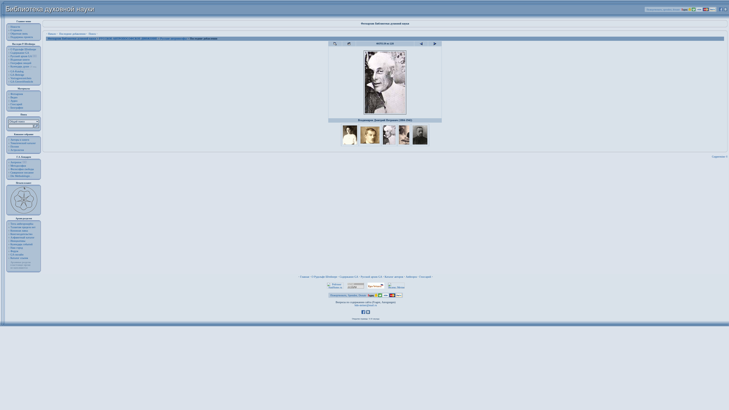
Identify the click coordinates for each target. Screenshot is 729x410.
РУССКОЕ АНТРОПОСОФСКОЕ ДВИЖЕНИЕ (128, 38)
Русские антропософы (173, 38)
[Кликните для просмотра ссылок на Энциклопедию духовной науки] (24, 162)
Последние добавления (72, 33)
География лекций (20, 63)
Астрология (17, 150)
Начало (52, 33)
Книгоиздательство (21, 234)
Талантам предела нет (23, 227)
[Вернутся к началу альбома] (335, 43)
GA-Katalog (17, 71)
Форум (14, 251)
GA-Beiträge (17, 74)
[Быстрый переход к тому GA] (34, 56)
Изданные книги (20, 59)
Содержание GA (19, 52)
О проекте (16, 30)
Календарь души (19, 66)
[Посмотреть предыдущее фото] (421, 43)
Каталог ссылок (19, 258)
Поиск (92, 33)
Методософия (18, 165)
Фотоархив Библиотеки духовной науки (72, 38)
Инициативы (17, 241)
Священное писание (22, 172)
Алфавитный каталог (22, 237)
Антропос (16, 162)
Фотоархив (16, 94)
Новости (15, 26)
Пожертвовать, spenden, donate (663, 9)
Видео (13, 97)
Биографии (16, 107)
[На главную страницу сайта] (50, 18)
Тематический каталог (23, 143)
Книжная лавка (19, 230)
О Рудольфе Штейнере (324, 276)
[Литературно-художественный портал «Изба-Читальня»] (376, 287)
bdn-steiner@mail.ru (366, 305)
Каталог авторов (394, 276)
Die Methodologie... (21, 176)
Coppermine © (720, 156)
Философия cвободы (22, 169)
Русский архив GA (21, 56)
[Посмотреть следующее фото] (435, 43)
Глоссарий (16, 104)
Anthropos (411, 276)
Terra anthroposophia (21, 223)
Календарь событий (21, 244)
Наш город (16, 247)
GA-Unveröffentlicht (21, 81)
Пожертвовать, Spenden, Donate (348, 295)
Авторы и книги (19, 139)
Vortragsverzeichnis (20, 78)
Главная (304, 276)
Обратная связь (19, 33)
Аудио (13, 100)
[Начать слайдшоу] (349, 43)
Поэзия (14, 146)
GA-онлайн (17, 254)
